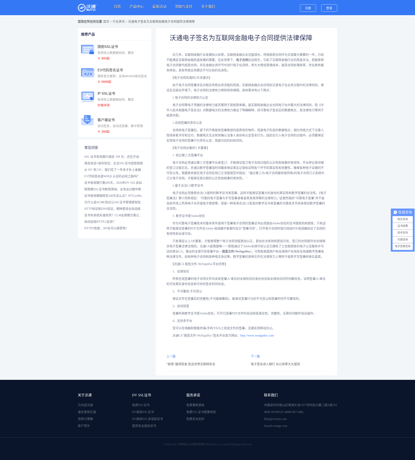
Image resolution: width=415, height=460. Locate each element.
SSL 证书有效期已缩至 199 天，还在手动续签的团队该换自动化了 (114, 156)
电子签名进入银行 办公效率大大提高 (275, 364)
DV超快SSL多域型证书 (147, 419)
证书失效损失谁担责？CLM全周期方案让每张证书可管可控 (114, 215)
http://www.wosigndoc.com (257, 335)
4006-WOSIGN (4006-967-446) (283, 412)
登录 (329, 8)
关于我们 (208, 6)
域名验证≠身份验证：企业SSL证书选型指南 (113, 163)
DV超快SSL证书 (143, 412)
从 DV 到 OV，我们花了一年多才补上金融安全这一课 (114, 169)
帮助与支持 (183, 6)
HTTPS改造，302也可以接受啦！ (106, 228)
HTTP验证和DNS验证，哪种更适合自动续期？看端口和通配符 (114, 208)
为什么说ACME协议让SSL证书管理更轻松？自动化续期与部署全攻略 (114, 202)
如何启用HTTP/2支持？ (100, 221)
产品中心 (137, 6)
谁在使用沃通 (87, 412)
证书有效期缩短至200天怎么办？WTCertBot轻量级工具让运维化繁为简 (114, 195)
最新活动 (159, 6)
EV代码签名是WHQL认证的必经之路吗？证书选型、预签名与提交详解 (114, 176)
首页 (117, 6)
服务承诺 (193, 395)
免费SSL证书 (141, 405)
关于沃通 (85, 395)
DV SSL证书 (141, 395)
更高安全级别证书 (144, 425)
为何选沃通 (85, 405)
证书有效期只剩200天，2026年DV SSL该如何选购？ (114, 182)
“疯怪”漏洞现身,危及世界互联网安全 (190, 364)
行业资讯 (119, 21)
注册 (308, 8)
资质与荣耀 (85, 419)
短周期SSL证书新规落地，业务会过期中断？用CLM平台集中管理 (114, 189)
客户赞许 (84, 425)
